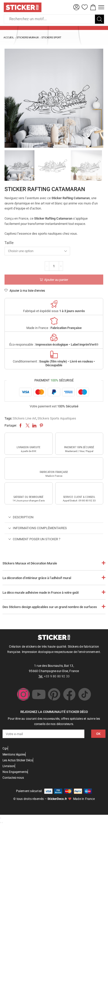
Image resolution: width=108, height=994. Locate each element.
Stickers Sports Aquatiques (56, 418)
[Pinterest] (54, 694)
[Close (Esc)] (0, 818)
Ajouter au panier (56, 280)
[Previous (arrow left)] (0, 822)
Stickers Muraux (28, 37)
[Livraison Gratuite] (28, 439)
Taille (9, 242)
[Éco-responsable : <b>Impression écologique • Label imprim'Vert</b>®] (54, 337)
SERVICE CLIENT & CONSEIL (79, 497)
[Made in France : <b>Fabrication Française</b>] (54, 321)
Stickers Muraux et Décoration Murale (30, 563)
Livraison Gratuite (28, 447)
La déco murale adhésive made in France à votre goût (41, 592)
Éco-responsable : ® (53, 344)
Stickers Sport (51, 37)
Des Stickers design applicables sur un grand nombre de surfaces (50, 607)
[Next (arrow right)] (2, 822)
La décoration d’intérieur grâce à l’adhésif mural (37, 578)
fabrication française (54, 472)
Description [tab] (23, 517)
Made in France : (54, 328)
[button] (76, 7)
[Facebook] (69, 694)
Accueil (9, 37)
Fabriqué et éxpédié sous (54, 311)
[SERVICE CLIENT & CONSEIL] (79, 489)
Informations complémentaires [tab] (40, 528)
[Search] (99, 19)
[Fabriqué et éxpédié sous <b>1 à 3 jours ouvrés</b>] (54, 304)
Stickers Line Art (24, 418)
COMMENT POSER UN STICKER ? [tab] (36, 539)
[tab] (54, 517)
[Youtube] (38, 694)
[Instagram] (23, 694)
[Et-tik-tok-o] (84, 694)
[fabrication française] (54, 464)
